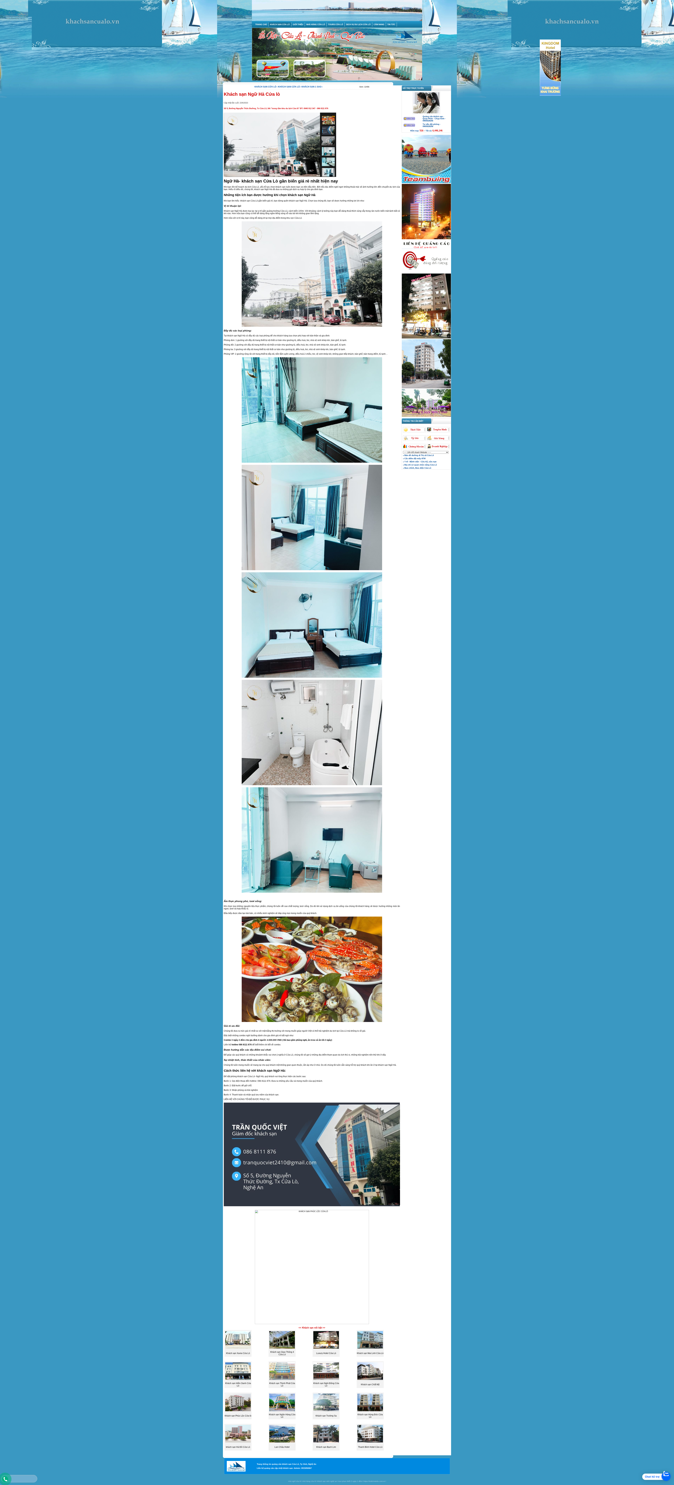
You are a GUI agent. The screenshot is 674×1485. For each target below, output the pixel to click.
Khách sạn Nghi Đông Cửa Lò (326, 1384)
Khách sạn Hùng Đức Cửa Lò (370, 1415)
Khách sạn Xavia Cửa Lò (238, 1353)
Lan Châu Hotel (282, 1447)
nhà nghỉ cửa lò (294, 1481)
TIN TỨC (391, 24)
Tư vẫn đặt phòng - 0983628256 (432, 125)
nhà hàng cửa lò (309, 1481)
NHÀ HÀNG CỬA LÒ (315, 24)
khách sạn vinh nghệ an (327, 1481)
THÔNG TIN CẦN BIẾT (412, 421)
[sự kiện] (426, 183)
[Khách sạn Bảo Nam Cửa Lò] (426, 388)
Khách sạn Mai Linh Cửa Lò (370, 1353)
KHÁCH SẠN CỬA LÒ (280, 24)
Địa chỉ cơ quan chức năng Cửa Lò (420, 465)
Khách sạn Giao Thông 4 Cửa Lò (282, 1353)
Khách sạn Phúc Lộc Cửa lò (238, 1416)
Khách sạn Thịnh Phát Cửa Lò (282, 1384)
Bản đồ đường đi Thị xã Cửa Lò (419, 455)
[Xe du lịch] (426, 272)
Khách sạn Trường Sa (326, 1416)
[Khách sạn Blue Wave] (426, 239)
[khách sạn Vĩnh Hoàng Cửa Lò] (426, 416)
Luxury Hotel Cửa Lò (326, 1353)
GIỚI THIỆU (298, 24)
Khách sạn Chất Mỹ (370, 1384)
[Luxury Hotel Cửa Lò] (426, 338)
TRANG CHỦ (261, 24)
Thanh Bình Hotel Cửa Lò (370, 1447)
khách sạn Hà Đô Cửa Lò (238, 1447)
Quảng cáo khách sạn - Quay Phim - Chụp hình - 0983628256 (434, 118)
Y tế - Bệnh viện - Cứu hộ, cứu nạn (420, 462)
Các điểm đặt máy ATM (414, 458)
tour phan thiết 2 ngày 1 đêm (350, 1481)
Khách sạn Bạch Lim (326, 1447)
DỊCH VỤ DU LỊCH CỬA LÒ (358, 24)
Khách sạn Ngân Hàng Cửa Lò (282, 1415)
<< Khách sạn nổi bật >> (312, 1327)
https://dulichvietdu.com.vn (374, 1481)
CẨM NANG (379, 24)
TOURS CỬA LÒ (335, 24)
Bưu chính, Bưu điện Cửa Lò (417, 468)
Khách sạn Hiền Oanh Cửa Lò (238, 1384)
